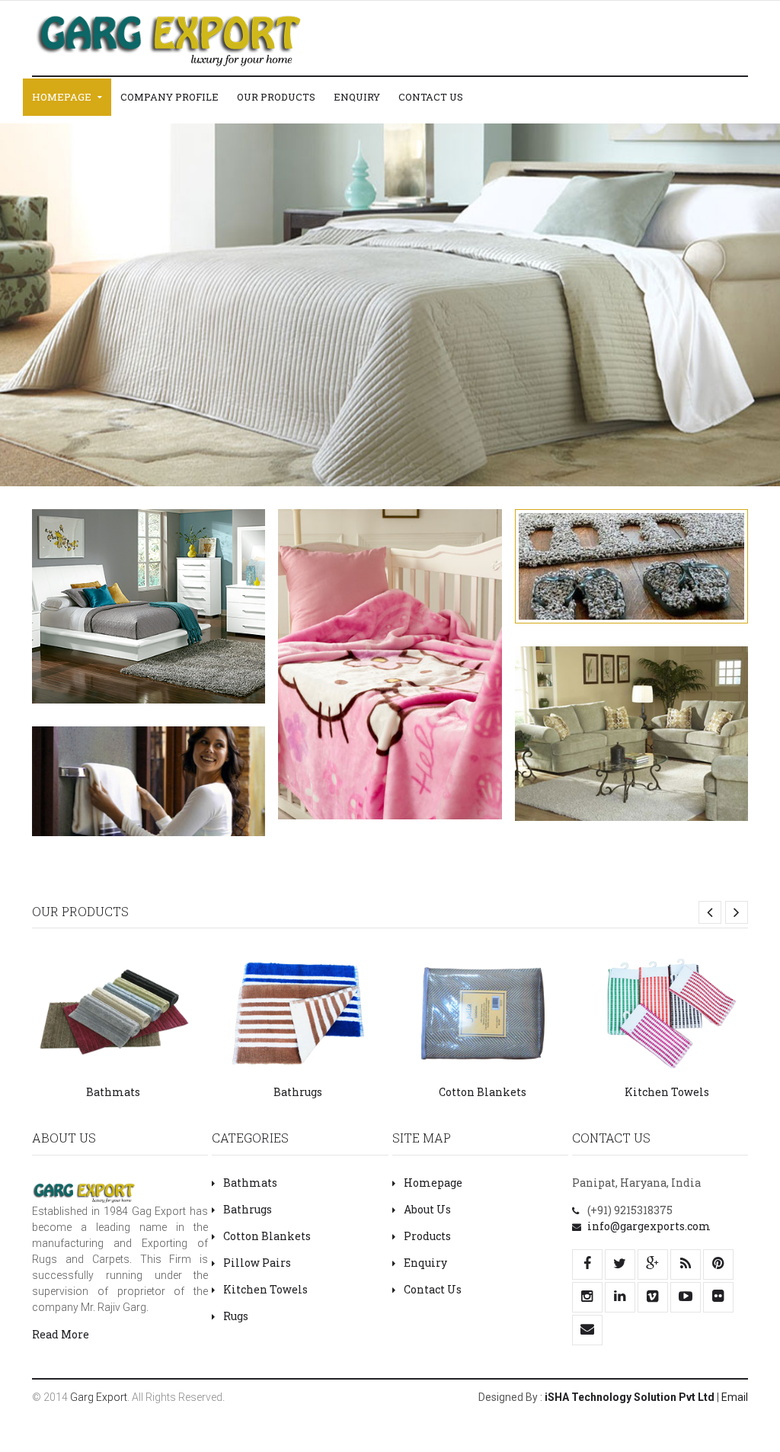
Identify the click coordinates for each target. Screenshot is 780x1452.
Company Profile (169, 97)
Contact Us (430, 97)
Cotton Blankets (482, 1092)
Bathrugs (297, 1092)
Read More (60, 1334)
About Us (427, 1209)
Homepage (63, 97)
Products (427, 1236)
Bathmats (113, 1092)
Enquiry (357, 97)
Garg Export (98, 1397)
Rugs (235, 1316)
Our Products (276, 97)
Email (734, 1397)
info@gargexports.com (649, 1226)
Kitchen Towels (667, 1092)
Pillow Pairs (257, 1262)
